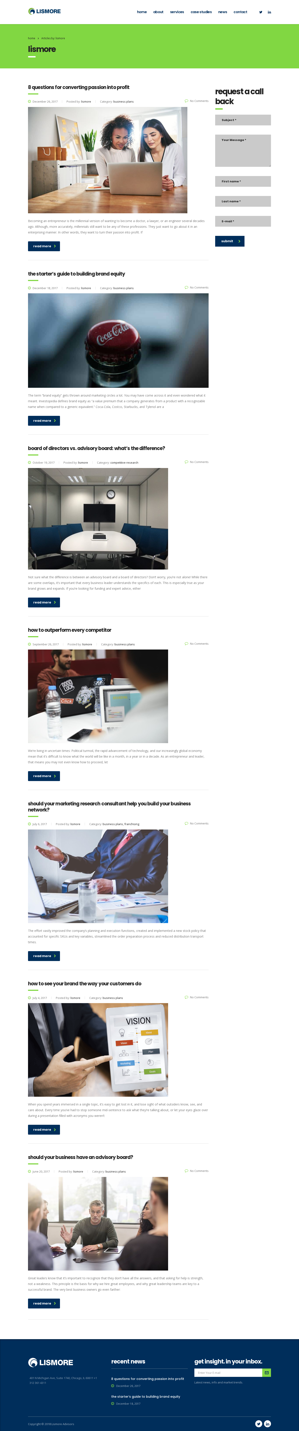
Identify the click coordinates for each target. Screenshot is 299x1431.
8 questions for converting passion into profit (147, 1379)
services (177, 11)
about (158, 11)
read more (42, 246)
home (142, 11)
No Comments (199, 101)
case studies (201, 11)
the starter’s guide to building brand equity (145, 1396)
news (222, 11)
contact (240, 11)
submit (227, 241)
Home (31, 38)
